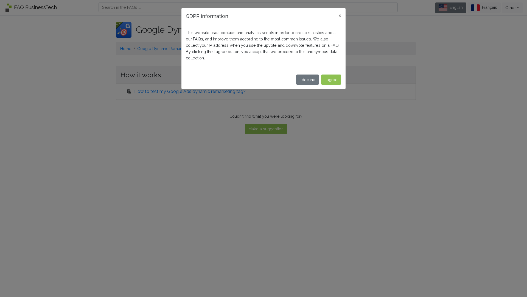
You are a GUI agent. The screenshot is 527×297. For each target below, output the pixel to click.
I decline (307, 79)
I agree (331, 79)
